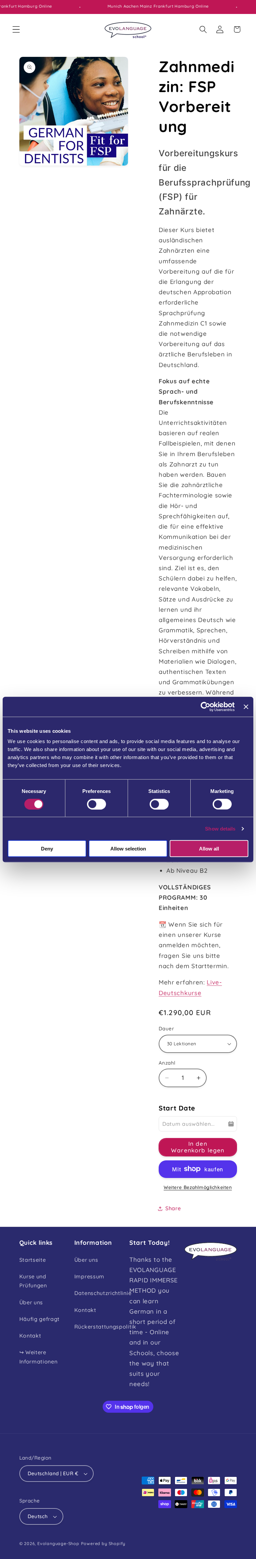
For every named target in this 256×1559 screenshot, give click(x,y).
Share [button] (173, 1208)
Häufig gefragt (39, 1319)
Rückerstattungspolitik (105, 1326)
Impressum (89, 1276)
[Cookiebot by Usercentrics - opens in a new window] (205, 707)
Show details (220, 828)
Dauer (166, 1028)
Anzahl (167, 1063)
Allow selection (128, 848)
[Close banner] (246, 706)
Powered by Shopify (103, 1543)
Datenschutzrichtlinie (103, 1293)
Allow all (209, 848)
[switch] (96, 804)
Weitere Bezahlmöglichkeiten (198, 1187)
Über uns (31, 1302)
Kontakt (30, 1335)
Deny (47, 848)
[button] (16, 29)
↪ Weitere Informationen (38, 1356)
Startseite (32, 1259)
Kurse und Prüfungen (33, 1281)
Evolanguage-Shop (58, 1543)
